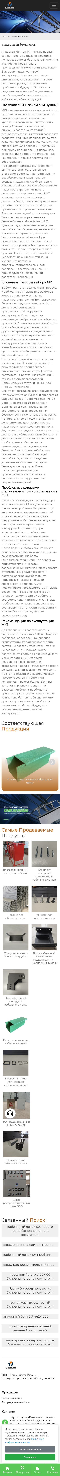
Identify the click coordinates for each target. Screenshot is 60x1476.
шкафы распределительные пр (28, 1245)
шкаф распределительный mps (28, 1265)
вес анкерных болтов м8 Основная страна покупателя (30, 1304)
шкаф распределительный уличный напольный (30, 1328)
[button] (52, 762)
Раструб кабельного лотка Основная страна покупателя (30, 1290)
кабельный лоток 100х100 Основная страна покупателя (30, 1276)
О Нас (37, 1470)
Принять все (30, 1457)
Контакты (52, 1470)
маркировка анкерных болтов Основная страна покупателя (30, 1342)
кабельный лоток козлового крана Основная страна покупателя (30, 1231)
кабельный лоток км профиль (27, 1255)
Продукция (22, 1470)
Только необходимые (30, 1449)
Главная (5, 36)
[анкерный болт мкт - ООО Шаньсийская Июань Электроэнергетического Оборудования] (30, 1365)
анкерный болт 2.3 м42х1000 (25, 1316)
